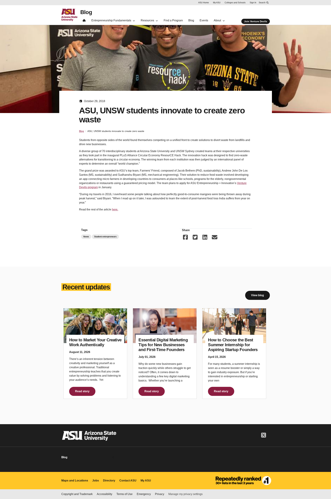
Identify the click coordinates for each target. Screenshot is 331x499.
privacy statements (84, 487)
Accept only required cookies (244, 486)
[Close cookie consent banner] (324, 480)
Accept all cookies (204, 486)
